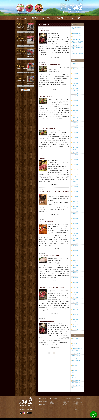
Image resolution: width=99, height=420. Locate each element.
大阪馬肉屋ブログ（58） (76, 350)
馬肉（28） (74, 375)
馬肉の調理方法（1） (76, 382)
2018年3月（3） (75, 277)
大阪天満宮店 (75, 401)
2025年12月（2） (75, 68)
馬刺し (51, 401)
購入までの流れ (43, 398)
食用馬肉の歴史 (64, 402)
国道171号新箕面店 (76, 405)
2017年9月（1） (75, 289)
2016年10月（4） (75, 314)
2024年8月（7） (75, 100)
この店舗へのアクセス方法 (25, 32)
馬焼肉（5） (74, 372)
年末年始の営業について (76, 33)
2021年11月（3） (75, 171)
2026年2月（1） (75, 66)
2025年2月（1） (75, 85)
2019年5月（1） (75, 243)
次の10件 (63, 352)
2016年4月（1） (75, 321)
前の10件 (45, 352)
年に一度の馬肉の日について (77, 51)
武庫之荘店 (75, 407)
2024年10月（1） (75, 95)
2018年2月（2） (75, 280)
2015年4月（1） (75, 326)
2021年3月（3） (75, 191)
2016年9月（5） (75, 316)
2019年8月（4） (75, 235)
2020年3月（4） (75, 218)
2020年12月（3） (75, 198)
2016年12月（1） (75, 309)
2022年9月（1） (75, 147)
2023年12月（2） (75, 115)
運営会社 (77, 409)
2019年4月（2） (75, 245)
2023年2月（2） (75, 137)
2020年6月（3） (75, 211)
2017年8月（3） (75, 292)
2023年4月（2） (75, 132)
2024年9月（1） (75, 98)
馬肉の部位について (65, 403)
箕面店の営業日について (76, 30)
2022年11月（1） (75, 142)
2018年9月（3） (75, 262)
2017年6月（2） (75, 297)
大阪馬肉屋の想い (43, 401)
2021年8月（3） (75, 179)
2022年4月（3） (75, 159)
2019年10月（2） (75, 230)
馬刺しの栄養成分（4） (76, 363)
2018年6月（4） (75, 270)
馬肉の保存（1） (75, 377)
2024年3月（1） (75, 110)
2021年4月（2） (75, 189)
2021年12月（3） (75, 169)
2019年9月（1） (75, 233)
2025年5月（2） (75, 83)
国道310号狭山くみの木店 (78, 404)
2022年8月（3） (75, 149)
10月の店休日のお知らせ (76, 45)
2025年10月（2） (75, 71)
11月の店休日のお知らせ (76, 39)
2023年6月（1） (75, 127)
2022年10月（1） (75, 144)
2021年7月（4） (75, 181)
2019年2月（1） (75, 250)
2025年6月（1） (75, 80)
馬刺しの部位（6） (75, 365)
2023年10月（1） (75, 120)
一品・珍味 (52, 403)
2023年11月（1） (75, 117)
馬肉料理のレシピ (65, 405)
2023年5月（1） (75, 130)
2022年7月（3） (75, 152)
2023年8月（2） (75, 122)
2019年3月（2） (75, 248)
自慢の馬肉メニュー (55, 398)
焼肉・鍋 (51, 402)
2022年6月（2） (75, 154)
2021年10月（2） (75, 174)
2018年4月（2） (75, 275)
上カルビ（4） (75, 343)
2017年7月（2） (75, 294)
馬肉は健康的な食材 (65, 401)
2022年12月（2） (75, 139)
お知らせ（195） (75, 338)
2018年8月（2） (75, 265)
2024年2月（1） (75, 112)
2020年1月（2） (75, 223)
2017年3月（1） (75, 302)
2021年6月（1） (75, 184)
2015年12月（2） (75, 324)
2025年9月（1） (75, 73)
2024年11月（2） (75, 93)
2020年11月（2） (75, 201)
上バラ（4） (74, 345)
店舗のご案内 (77, 398)
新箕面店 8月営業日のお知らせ (77, 54)
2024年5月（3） (75, 105)
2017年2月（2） (75, 304)
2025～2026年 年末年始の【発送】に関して (77, 36)
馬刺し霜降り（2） (75, 370)
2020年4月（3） (75, 216)
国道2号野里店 (76, 403)
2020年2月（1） (75, 221)
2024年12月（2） (75, 90)
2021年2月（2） (75, 194)
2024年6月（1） (75, 103)
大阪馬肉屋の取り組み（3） (77, 348)
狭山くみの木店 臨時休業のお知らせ (77, 28)
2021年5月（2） (75, 186)
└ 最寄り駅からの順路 (78, 402)
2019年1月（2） (75, 253)
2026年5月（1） (75, 63)
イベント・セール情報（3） (77, 340)
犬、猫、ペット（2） (76, 353)
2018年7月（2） (75, 267)
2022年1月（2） (75, 166)
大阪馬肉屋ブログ (43, 408)
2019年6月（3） (75, 240)
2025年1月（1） (75, 88)
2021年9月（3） (75, 176)
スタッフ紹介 (42, 404)
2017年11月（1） (75, 287)
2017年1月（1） (75, 307)
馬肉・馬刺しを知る (67, 398)
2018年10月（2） (75, 260)
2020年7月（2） (75, 208)
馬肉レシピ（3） (75, 387)
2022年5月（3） (75, 157)
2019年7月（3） (75, 238)
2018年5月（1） (75, 272)
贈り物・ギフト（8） (76, 355)
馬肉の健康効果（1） (76, 380)
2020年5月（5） (75, 213)
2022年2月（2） (75, 164)
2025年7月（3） (75, 78)
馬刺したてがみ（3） (76, 360)
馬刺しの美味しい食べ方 (66, 404)
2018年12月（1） (75, 255)
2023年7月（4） (75, 125)
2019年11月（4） (75, 228)
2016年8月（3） (75, 319)
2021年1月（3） (75, 196)
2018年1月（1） (75, 282)
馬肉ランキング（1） (76, 385)
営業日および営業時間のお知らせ (77, 48)
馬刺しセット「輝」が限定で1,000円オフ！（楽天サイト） (77, 42)
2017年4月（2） (75, 299)
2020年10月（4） (75, 203)
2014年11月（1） (75, 329)
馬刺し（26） (74, 358)
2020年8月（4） (75, 206)
